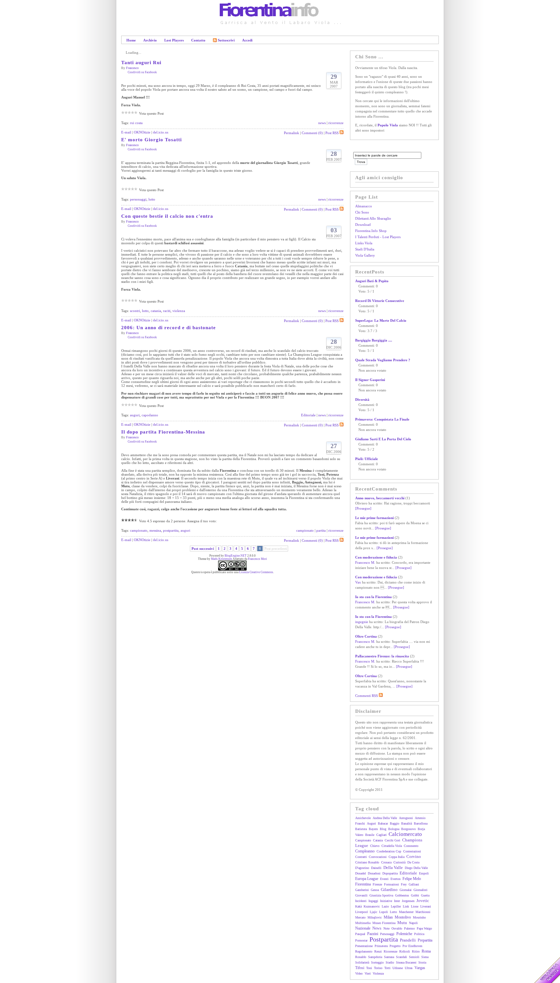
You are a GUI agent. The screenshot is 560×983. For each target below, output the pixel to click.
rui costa (136, 123)
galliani (414, 884)
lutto (151, 199)
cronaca (386, 862)
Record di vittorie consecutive (379, 301)
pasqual (360, 934)
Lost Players (174, 40)
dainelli (376, 868)
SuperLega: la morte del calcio (380, 320)
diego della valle (416, 868)
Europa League (366, 878)
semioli (414, 957)
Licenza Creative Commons (256, 572)
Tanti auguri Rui (141, 62)
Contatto (198, 40)
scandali (401, 957)
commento (411, 846)
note (386, 928)
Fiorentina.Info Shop (371, 231)
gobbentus (402, 895)
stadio (390, 962)
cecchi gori (392, 840)
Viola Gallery (365, 255)
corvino (413, 856)
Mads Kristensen (221, 559)
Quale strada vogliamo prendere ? (382, 360)
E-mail (126, 132)
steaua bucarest (406, 962)
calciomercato (405, 834)
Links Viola (363, 243)
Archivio (150, 40)
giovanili (361, 895)
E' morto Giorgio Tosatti (151, 139)
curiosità (399, 862)
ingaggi (373, 901)
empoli (424, 873)
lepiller (396, 906)
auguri (135, 415)
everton (396, 879)
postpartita (171, 530)
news (322, 123)
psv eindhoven (412, 946)
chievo (374, 846)
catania (156, 311)
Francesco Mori (257, 559)
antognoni (406, 818)
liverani (425, 906)
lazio (385, 906)
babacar (383, 823)
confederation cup (389, 851)
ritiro (416, 951)
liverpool (361, 912)
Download (363, 224)
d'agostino (362, 868)
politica (419, 934)
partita (321, 530)
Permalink (291, 133)
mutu (402, 922)
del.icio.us (160, 132)
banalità (406, 823)
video (359, 973)
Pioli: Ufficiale (366, 459)
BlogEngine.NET (236, 555)
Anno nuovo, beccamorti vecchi (379, 498)
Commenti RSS (367, 696)
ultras (409, 968)
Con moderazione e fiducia (376, 557)
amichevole (363, 818)
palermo (409, 928)
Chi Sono (362, 212)
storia (422, 962)
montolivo (403, 917)
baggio (394, 823)
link (406, 906)
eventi (384, 879)
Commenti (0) (312, 133)
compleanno (365, 851)
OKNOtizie (142, 132)
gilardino (389, 889)
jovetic (422, 900)
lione (414, 906)
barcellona (420, 823)
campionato (138, 530)
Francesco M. (365, 562)
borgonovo (408, 829)
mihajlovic (375, 917)
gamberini (362, 890)
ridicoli (404, 951)
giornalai (406, 890)
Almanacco (363, 206)
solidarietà (362, 962)
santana (389, 957)
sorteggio (377, 962)
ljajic (373, 912)
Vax (358, 582)
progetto (395, 946)
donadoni (374, 873)
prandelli (408, 940)
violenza (178, 311)
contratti (361, 857)
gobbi (415, 895)
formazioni (391, 884)
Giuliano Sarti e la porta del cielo (383, 439)
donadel (360, 873)
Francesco (132, 68)
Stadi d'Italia (364, 249)
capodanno (150, 415)
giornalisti (420, 890)
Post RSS (332, 133)
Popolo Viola (388, 125)
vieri (368, 973)
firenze (377, 884)
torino (378, 968)
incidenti (361, 901)
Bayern (373, 829)
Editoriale (308, 415)
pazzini (372, 933)
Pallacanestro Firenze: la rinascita (382, 656)
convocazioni (378, 857)
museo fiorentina (383, 923)
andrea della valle (385, 818)
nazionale (362, 928)
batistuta (361, 829)
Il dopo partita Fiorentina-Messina (163, 431)
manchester (406, 912)
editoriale (408, 873)
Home (131, 40)
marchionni (422, 912)
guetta (425, 895)
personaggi (138, 199)
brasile (369, 835)
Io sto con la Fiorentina (373, 597)
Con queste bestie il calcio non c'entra (167, 216)
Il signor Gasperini (370, 380)
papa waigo (424, 928)
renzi (378, 951)
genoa (375, 890)
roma (426, 951)
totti (387, 968)
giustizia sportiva (381, 895)
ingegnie (361, 622)
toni (369, 968)
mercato (360, 917)
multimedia (362, 923)
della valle (393, 867)
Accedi (247, 40)
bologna (393, 829)
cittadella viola (391, 846)
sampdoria (375, 957)
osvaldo (396, 928)
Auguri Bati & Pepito (372, 281)
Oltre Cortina (366, 636)
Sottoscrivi (226, 40)
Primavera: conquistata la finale (382, 419)
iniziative (386, 901)
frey (404, 884)
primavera (381, 946)
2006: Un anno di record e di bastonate (168, 327)
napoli (413, 923)
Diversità (362, 399)
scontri (135, 311)
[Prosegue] (363, 508)
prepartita (425, 940)
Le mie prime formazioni (374, 518)
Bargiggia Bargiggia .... (373, 340)
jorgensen (408, 901)
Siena (424, 957)
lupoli (383, 912)
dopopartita (390, 873)
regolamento (363, 951)
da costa (413, 862)
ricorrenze (336, 123)
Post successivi (203, 548)
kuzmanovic (372, 906)
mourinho (419, 917)
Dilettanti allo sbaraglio (373, 218)
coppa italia (396, 857)
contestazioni (412, 851)
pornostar (361, 940)
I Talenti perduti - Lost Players (378, 237)
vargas (419, 968)
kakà (358, 906)
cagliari (381, 835)
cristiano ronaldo (367, 862)
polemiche (404, 933)
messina (155, 530)
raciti (166, 311)
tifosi (359, 968)
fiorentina (363, 884)
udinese (397, 968)
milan (388, 917)
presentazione (364, 946)
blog (383, 829)
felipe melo (411, 878)
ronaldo (360, 957)
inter (397, 901)
